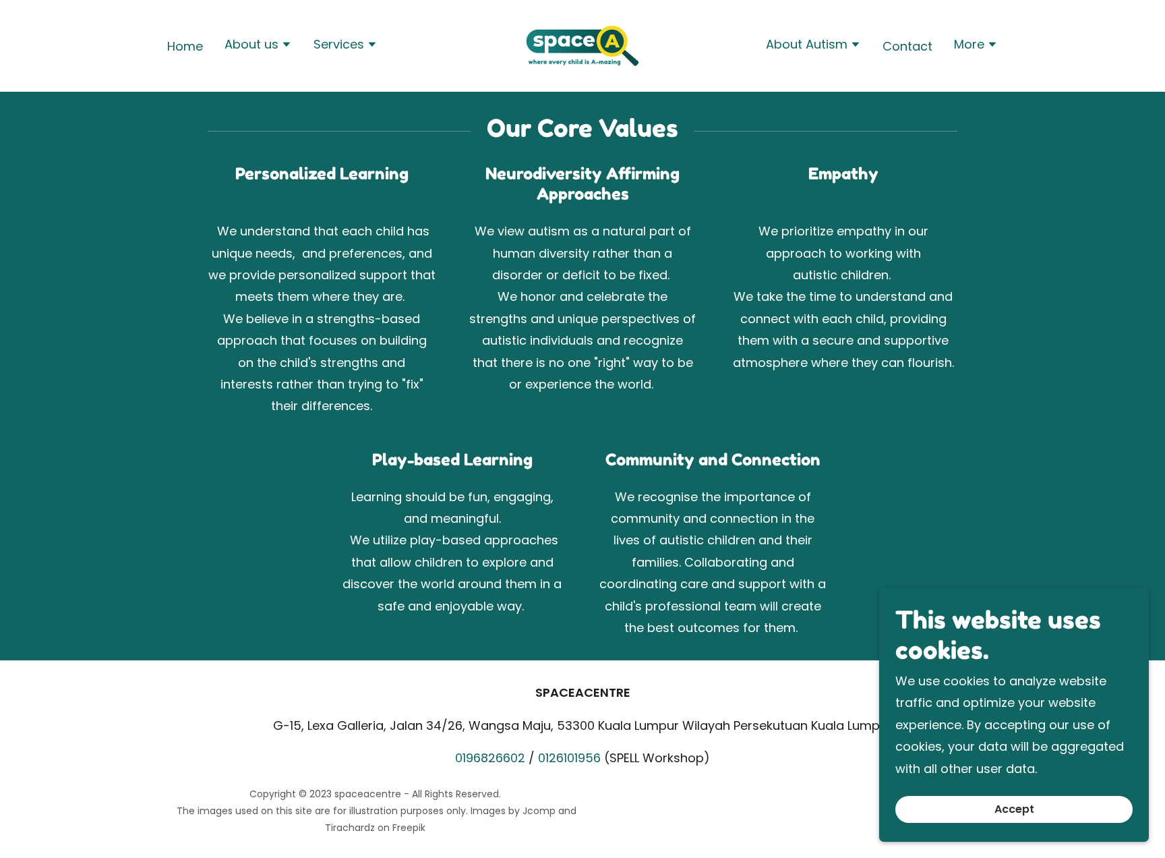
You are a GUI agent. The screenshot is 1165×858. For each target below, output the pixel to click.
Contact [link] (907, 46)
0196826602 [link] (490, 757)
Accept (1014, 810)
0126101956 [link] (569, 757)
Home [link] (185, 46)
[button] (258, 45)
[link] (582, 44)
